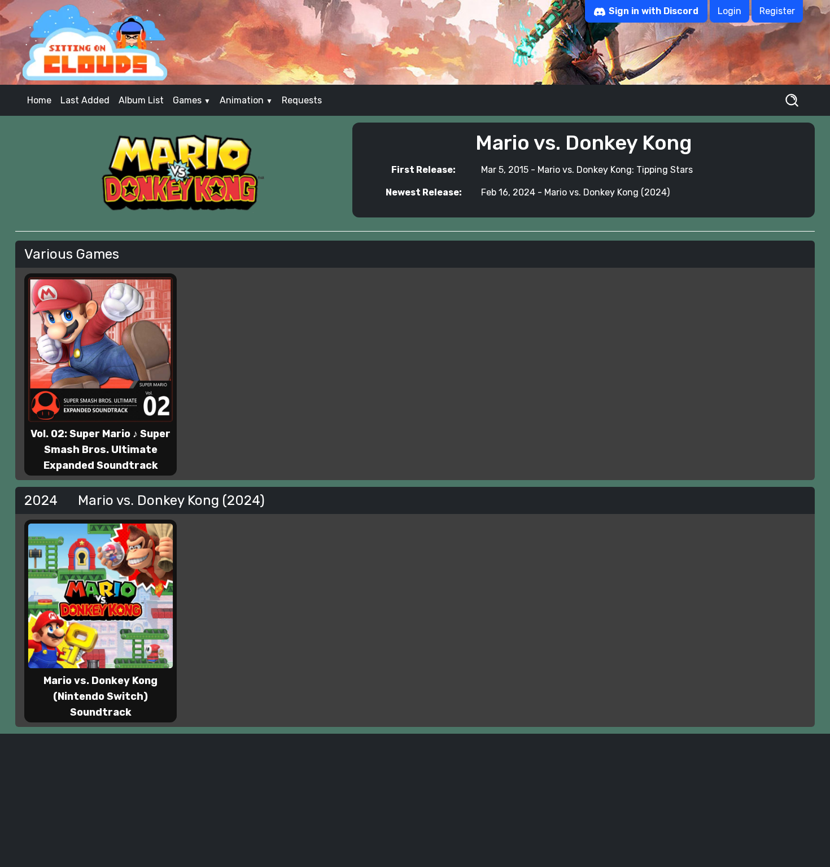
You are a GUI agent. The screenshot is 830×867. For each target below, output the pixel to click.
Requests (302, 100)
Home (39, 100)
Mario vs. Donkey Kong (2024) (607, 192)
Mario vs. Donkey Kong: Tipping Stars (615, 169)
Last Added (85, 100)
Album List (141, 100)
